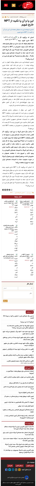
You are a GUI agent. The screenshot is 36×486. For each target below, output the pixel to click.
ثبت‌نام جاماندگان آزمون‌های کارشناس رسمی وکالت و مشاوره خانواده (18, 411)
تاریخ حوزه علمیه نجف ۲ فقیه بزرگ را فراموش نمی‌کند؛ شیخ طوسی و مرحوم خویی (18, 333)
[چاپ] (3, 17)
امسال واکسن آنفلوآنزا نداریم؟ (26, 393)
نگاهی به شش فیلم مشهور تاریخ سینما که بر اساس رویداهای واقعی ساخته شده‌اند (18, 338)
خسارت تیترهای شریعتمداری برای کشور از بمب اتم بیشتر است (8, 256)
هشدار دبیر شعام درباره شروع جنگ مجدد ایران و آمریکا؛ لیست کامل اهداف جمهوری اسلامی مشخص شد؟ (19, 445)
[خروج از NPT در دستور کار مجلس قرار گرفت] (31, 265)
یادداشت (28, 312)
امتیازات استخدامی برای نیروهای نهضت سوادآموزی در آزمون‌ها (20, 372)
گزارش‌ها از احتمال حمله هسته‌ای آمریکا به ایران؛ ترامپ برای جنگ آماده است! (18, 434)
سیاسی (29, 15)
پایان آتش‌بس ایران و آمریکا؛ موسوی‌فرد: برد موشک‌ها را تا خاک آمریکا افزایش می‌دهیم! (19, 451)
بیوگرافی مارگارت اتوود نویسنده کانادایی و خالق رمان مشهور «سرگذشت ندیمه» (19, 344)
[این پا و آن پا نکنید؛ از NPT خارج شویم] (9, 190)
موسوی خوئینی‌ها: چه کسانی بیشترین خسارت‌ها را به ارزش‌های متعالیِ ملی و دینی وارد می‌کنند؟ (20, 327)
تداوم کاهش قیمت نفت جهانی (26, 406)
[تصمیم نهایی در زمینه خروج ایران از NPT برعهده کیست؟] (31, 212)
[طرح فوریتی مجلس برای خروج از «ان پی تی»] (15, 211)
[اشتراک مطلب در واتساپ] (11, 190)
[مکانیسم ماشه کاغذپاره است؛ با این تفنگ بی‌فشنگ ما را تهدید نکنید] (15, 238)
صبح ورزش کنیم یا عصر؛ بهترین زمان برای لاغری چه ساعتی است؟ (18, 388)
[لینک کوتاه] (7, 17)
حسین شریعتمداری (20, 193)
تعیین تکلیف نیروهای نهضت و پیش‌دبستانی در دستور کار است (19, 397)
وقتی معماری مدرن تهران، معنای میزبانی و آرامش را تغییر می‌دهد (19, 378)
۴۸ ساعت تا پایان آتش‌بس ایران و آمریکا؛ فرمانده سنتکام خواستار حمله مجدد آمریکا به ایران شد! (19, 428)
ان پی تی (29, 193)
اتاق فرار (10, 466)
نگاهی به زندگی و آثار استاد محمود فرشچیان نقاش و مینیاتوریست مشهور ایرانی (20, 362)
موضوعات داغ (30, 462)
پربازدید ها (28, 424)
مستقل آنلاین (19, 466)
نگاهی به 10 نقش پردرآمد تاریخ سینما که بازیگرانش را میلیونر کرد (18, 350)
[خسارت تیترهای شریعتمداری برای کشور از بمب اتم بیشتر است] (15, 266)
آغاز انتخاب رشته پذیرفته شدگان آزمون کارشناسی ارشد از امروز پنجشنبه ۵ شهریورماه (19, 417)
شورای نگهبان (30, 466)
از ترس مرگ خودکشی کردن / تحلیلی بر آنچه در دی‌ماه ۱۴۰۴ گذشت (18, 317)
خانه (33, 15)
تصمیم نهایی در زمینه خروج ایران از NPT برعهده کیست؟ (24, 203)
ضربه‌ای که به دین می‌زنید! (27, 322)
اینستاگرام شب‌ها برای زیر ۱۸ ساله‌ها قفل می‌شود (21, 383)
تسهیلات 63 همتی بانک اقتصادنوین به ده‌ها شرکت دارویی (19, 402)
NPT (11, 193)
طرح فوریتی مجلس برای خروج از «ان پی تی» (9, 203)
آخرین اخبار (28, 368)
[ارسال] (5, 17)
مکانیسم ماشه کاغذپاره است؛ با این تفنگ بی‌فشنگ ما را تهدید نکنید (8, 228)
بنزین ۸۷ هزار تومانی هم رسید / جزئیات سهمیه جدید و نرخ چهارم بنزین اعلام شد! (18, 439)
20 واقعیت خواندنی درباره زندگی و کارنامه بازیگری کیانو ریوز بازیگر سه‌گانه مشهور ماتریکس (18, 356)
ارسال (5, 301)
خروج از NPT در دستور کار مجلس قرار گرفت (24, 256)
